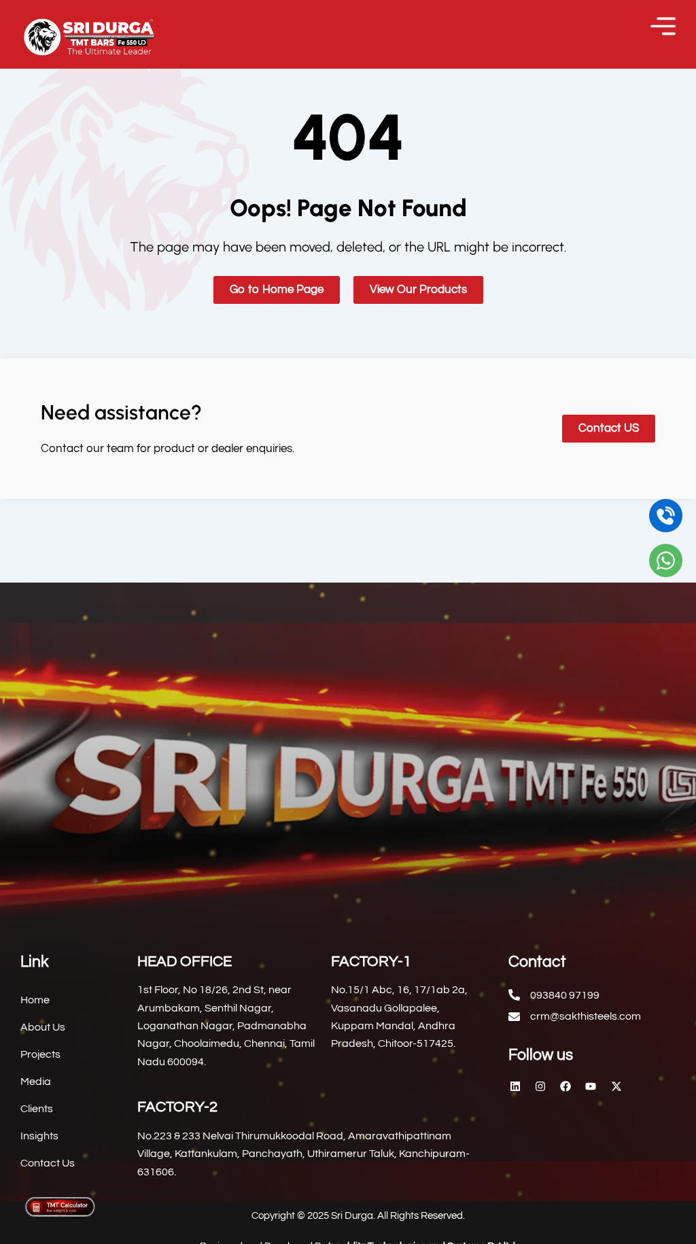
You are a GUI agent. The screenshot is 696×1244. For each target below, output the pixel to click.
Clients (36, 1108)
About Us (42, 1027)
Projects (40, 1054)
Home (35, 1000)
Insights (39, 1135)
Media (35, 1081)
